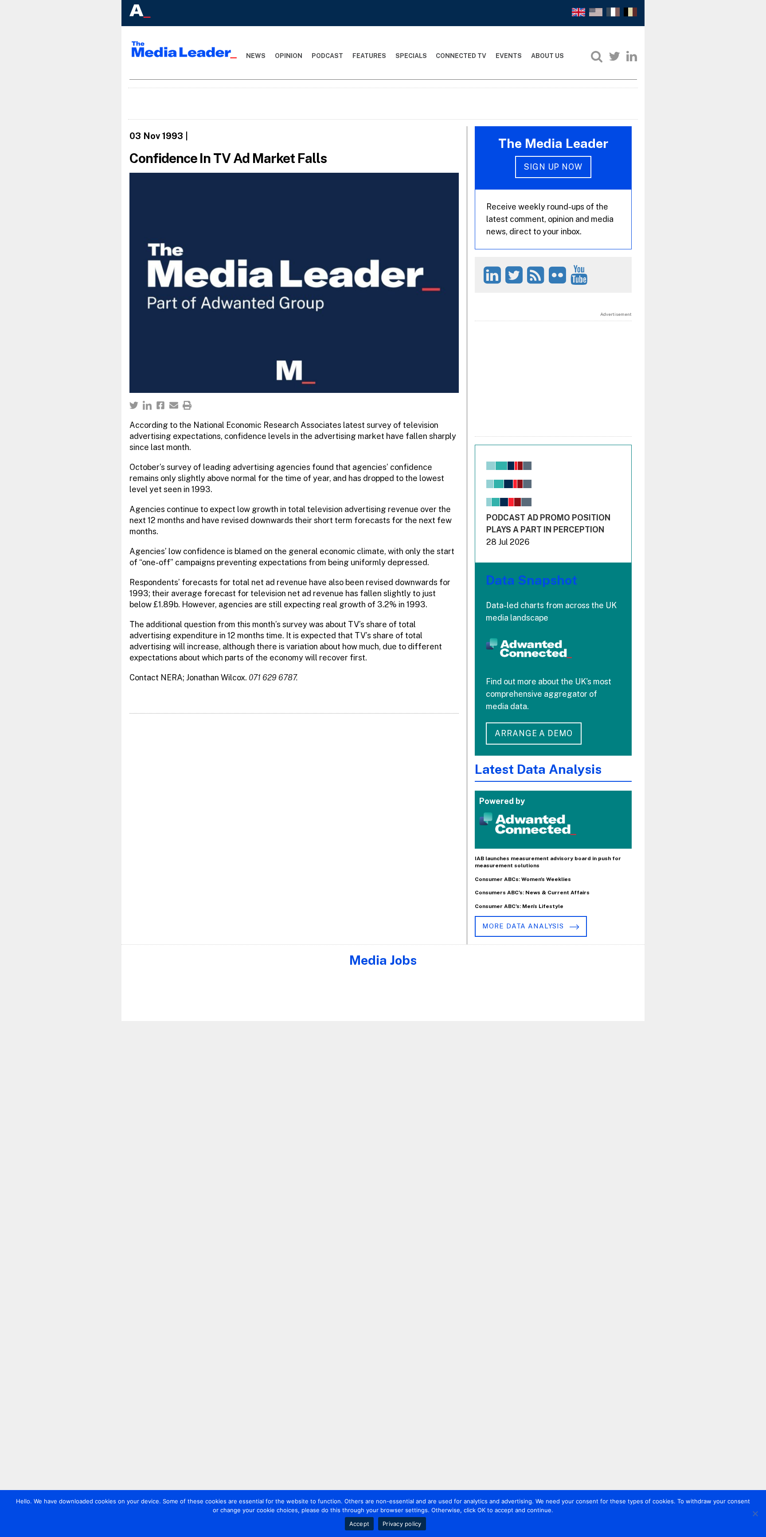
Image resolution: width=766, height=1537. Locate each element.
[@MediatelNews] (515, 275)
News (256, 55)
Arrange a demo (534, 733)
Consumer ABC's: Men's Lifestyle (519, 906)
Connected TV (461, 55)
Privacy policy (402, 1523)
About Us (547, 55)
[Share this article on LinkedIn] (147, 405)
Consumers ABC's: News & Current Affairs (532, 892)
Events (509, 55)
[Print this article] (187, 405)
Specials (411, 55)
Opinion (288, 55)
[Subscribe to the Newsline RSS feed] (537, 275)
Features (369, 55)
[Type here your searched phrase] (596, 56)
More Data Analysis (524, 926)
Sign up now (553, 166)
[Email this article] (173, 405)
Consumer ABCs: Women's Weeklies (523, 879)
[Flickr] (559, 275)
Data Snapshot (531, 580)
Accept (359, 1523)
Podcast (327, 55)
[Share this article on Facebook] (160, 405)
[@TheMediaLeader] (614, 56)
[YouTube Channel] (580, 275)
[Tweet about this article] (133, 405)
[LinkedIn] (631, 56)
